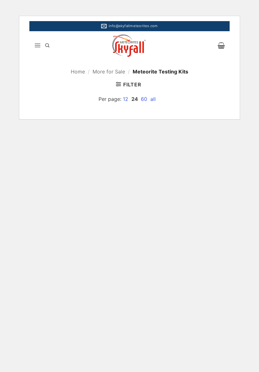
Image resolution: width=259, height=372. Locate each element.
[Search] (47, 45)
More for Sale (109, 71)
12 (126, 99)
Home (78, 71)
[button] (37, 45)
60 (145, 99)
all (153, 99)
